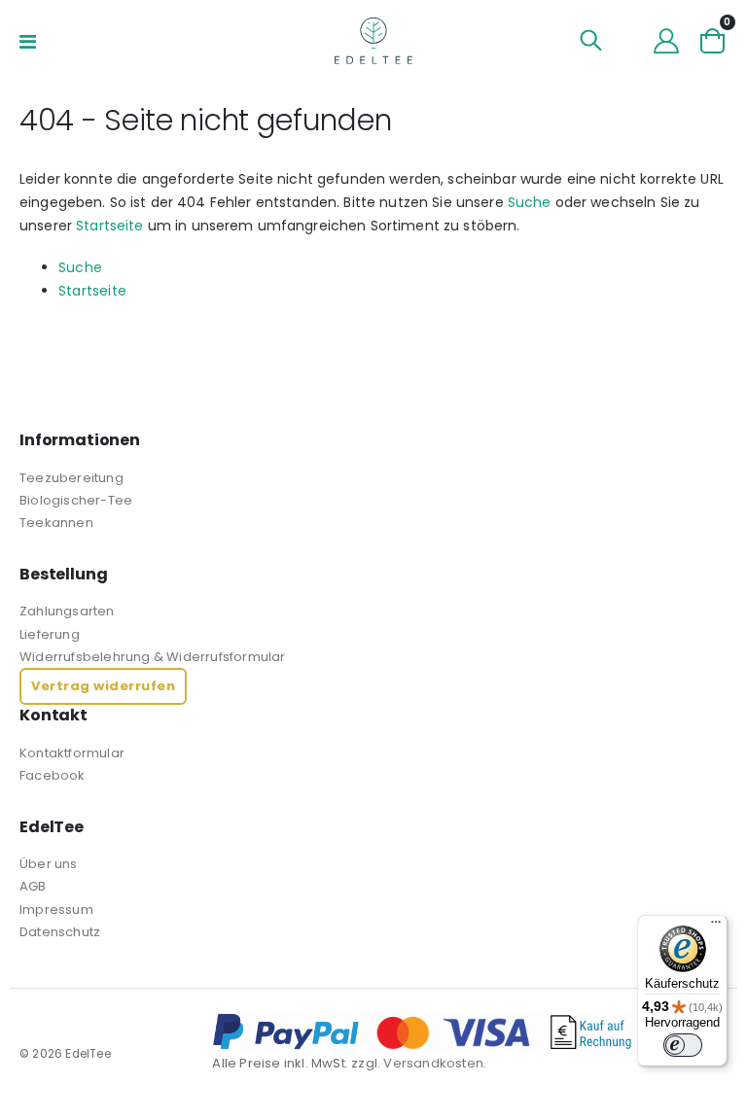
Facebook (52, 775)
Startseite (109, 225)
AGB (33, 886)
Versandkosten (433, 1063)
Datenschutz (59, 932)
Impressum (56, 909)
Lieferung (49, 634)
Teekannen (56, 522)
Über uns (48, 864)
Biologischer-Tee (75, 500)
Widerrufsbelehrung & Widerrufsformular (152, 656)
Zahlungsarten (67, 611)
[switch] (682, 1045)
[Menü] (716, 926)
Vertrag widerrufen (103, 686)
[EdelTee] (373, 40)
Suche (529, 202)
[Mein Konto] (666, 40)
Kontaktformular (71, 753)
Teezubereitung (71, 478)
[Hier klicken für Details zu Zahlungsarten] (470, 1032)
